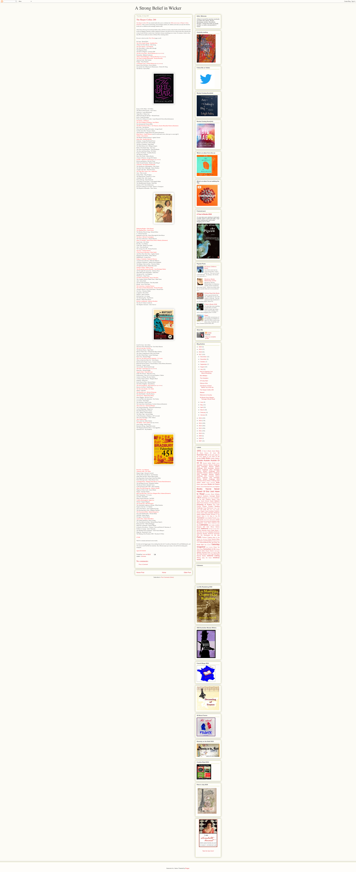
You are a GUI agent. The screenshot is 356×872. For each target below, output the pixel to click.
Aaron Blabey (216, 451)
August (202, 367)
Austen (218, 463)
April (201, 407)
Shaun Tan (216, 547)
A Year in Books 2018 (204, 214)
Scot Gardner (209, 547)
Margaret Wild (201, 527)
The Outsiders (204, 378)
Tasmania (204, 552)
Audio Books (205, 458)
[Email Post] (154, 554)
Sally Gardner (207, 544)
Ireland (206, 518)
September (203, 364)
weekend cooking (213, 556)
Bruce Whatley (215, 494)
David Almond (205, 501)
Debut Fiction (200, 503)
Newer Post (140, 572)
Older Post (187, 572)
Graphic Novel (204, 511)
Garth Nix (206, 509)
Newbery (211, 532)
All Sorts (213, 453)
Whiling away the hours (204, 557)
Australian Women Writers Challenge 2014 (208, 468)
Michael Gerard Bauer (214, 528)
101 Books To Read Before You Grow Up (206, 386)
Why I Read (152, 38)
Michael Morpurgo (202, 530)
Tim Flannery (214, 552)
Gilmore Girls (204, 383)
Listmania (143, 556)
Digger (206, 315)
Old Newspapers (205, 535)
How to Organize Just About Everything (206, 372)
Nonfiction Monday (202, 533)
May (201, 405)
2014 (200, 423)
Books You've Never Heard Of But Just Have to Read (208, 491)
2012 (200, 428)
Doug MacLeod (215, 503)
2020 (200, 347)
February (203, 412)
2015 (200, 420)
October (202, 361)
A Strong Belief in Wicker (158, 8)
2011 (200, 431)
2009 (200, 436)
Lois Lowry (212, 525)
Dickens (206, 503)
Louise (209, 333)
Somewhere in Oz (209, 549)
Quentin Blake (216, 539)
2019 (200, 349)
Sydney (199, 552)
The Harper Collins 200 (142, 23)
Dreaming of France (204, 504)
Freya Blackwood (208, 508)
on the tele (215, 535)
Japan (218, 518)
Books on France (214, 484)
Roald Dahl (200, 544)
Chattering (204, 498)
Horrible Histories (211, 514)
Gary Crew (212, 509)
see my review (160, 53)
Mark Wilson (210, 527)
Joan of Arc (200, 519)
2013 (200, 425)
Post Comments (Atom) (167, 577)
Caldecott (199, 496)
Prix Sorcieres (204, 539)
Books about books (202, 484)
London (217, 525)
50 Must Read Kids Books (212, 293)
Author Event (201, 482)
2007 (200, 441)
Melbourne (204, 528)
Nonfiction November (214, 533)
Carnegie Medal (215, 496)
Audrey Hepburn (215, 458)
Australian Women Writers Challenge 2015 (208, 470)
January (202, 415)
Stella (203, 551)
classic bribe (210, 497)
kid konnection (208, 521)
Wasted (202, 392)
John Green (206, 519)
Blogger (187, 868)
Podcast (204, 537)
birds (218, 482)
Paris (199, 537)
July (201, 369)
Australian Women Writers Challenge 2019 (208, 478)
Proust (209, 539)
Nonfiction (217, 532)
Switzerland (217, 550)
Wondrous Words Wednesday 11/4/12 (210, 279)
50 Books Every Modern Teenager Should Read (207, 398)
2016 (200, 418)
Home (164, 572)
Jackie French (212, 518)
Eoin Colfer (216, 504)
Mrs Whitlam (203, 375)
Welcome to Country (206, 395)
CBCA (199, 498)
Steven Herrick (209, 551)
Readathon (209, 541)
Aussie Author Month (209, 463)
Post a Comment (143, 564)
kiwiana (214, 521)
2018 (200, 352)
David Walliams (215, 501)
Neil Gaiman (205, 532)
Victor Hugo (210, 554)
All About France (202, 453)
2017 (200, 354)
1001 (199, 451)
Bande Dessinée (211, 482)
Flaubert (204, 506)
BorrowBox (207, 494)
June (202, 402)
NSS (198, 535)
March (202, 410)
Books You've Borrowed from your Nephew (208, 486)
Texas (208, 552)
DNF (210, 502)
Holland (203, 514)
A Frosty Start (204, 380)
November (203, 359)
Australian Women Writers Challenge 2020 (208, 480)
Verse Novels (203, 554)
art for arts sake (213, 455)
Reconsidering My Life (207, 542)
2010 (200, 433)
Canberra (205, 496)
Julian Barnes (212, 519)
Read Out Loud (201, 541)
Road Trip (217, 542)
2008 (200, 438)
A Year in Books (206, 451)
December (203, 356)
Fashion (199, 506)
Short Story (200, 549)
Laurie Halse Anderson (210, 522)
